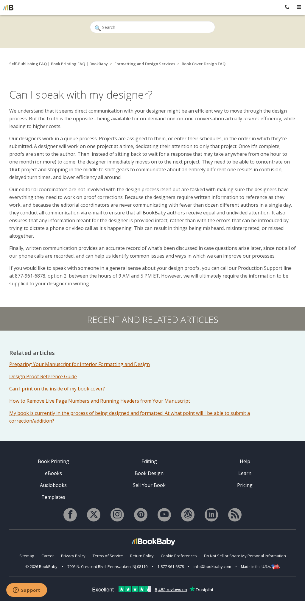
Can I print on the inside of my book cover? (57, 388)
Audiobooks (53, 485)
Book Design (149, 473)
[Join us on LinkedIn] (211, 514)
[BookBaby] (8, 7)
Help (245, 461)
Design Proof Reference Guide (43, 376)
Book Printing (53, 461)
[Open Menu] (299, 7)
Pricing (245, 485)
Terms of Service (108, 555)
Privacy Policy (73, 555)
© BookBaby (41, 566)
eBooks (53, 473)
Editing (149, 461)
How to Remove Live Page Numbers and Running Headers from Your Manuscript (99, 401)
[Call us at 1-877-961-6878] (287, 7)
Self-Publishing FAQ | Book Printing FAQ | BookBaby (58, 63)
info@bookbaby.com (212, 566)
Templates (53, 497)
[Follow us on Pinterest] (140, 514)
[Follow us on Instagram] (117, 514)
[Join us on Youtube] (164, 514)
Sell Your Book (149, 485)
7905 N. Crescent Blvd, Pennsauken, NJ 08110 (107, 566)
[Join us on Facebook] (70, 514)
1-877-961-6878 (170, 566)
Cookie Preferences (179, 555)
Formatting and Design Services (144, 63)
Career (47, 555)
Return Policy (142, 555)
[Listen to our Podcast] (235, 514)
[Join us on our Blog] (187, 514)
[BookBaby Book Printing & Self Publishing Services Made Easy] (154, 541)
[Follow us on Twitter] (93, 514)
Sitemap (26, 555)
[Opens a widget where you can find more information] (26, 590)
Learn (244, 473)
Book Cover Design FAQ (203, 63)
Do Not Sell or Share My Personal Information (245, 555)
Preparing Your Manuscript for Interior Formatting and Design (79, 364)
